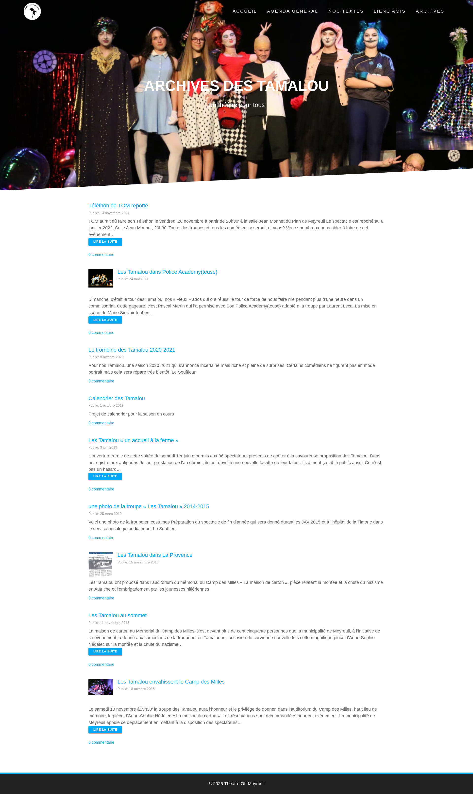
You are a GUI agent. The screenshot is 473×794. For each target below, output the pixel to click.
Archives (430, 11)
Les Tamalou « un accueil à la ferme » (133, 440)
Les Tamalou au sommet (117, 615)
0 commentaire (101, 254)
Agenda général (292, 11)
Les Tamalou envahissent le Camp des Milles (171, 682)
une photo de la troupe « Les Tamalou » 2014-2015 (148, 506)
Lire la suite (105, 241)
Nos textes (346, 11)
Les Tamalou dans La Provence (155, 555)
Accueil (245, 11)
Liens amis (390, 11)
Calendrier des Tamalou (116, 398)
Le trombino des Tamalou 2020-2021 (131, 350)
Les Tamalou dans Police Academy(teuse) (167, 272)
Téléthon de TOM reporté (118, 205)
